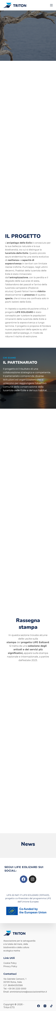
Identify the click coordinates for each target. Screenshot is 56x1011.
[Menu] (51, 5)
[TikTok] (51, 1006)
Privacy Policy (10, 966)
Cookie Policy (10, 963)
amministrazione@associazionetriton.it (28, 991)
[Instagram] (32, 879)
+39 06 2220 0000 (16, 988)
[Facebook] (23, 879)
